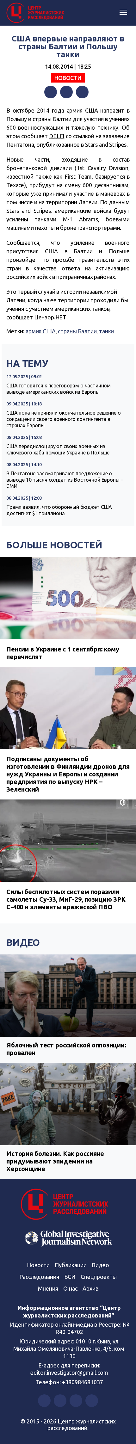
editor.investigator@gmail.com (69, 1372)
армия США (41, 331)
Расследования (39, 1277)
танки (106, 331)
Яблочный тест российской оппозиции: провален (66, 1048)
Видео (23, 942)
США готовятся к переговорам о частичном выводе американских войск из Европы (58, 389)
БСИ (70, 1277)
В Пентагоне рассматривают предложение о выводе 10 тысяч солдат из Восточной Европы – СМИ (64, 480)
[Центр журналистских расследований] (36, 13)
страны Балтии (77, 331)
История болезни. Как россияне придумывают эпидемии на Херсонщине (55, 1161)
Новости (68, 78)
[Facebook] (50, 92)
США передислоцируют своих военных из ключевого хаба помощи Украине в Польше (57, 449)
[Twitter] (66, 92)
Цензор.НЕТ (50, 317)
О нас (70, 1288)
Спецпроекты (99, 1277)
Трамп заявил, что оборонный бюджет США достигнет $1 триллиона (59, 510)
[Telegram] (82, 92)
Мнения (48, 1288)
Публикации (71, 1265)
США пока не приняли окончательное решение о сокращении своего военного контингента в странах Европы (63, 419)
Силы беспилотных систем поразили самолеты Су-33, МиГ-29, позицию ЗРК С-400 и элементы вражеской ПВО (66, 899)
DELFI (56, 136)
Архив (90, 1288)
